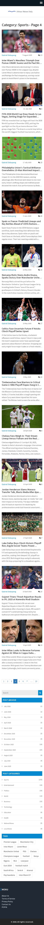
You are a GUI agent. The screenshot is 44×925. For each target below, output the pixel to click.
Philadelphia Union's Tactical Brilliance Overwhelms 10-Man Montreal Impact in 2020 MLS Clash (22, 169)
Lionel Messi (22, 846)
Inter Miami (8, 846)
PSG (24, 851)
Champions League (11, 856)
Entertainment (9, 785)
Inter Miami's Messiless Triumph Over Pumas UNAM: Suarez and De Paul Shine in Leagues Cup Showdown (22, 61)
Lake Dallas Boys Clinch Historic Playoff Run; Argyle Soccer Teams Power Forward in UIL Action (21, 544)
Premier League (10, 842)
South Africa (8, 870)
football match (21, 865)
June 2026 (7, 712)
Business (7, 801)
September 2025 (10, 750)
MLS (15, 861)
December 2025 (9, 734)
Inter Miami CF (25, 875)
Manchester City (26, 842)
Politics (6, 791)
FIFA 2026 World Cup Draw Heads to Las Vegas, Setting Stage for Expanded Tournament (21, 115)
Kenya (36, 856)
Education (7, 812)
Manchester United (11, 851)
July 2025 (7, 761)
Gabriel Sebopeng (9, 55)
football (26, 856)
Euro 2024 (7, 865)
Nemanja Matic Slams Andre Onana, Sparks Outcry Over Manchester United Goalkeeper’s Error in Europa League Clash (21, 276)
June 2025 (7, 766)
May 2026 (7, 717)
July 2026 (7, 706)
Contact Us (6, 904)
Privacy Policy (7, 901)
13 (36, 681)
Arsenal (30, 870)
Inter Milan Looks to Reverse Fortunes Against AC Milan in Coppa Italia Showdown (21, 651)
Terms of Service (8, 898)
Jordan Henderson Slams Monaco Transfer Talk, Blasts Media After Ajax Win (20, 490)
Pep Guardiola (9, 875)
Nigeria (7, 861)
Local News (8, 829)
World (6, 796)
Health (6, 818)
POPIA (4, 907)
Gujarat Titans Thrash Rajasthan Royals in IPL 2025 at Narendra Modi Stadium (21, 598)
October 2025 (9, 744)
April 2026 (7, 723)
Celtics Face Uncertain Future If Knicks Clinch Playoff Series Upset (21, 330)
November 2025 (9, 739)
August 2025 (8, 755)
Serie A (20, 870)
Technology (8, 807)
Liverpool (24, 861)
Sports (6, 780)
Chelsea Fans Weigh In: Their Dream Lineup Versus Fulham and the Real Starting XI (19, 437)
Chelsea (33, 851)
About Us (5, 896)
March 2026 (8, 728)
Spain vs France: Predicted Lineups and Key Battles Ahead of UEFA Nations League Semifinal (21, 222)
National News (9, 823)
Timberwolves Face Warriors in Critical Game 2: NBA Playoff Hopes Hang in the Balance (21, 383)
